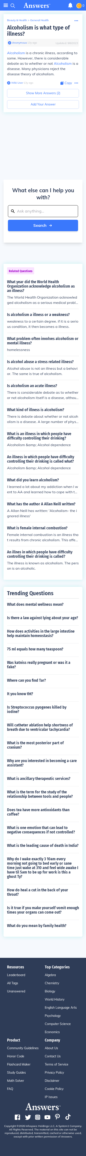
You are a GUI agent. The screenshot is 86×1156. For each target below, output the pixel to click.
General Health (39, 20)
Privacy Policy (54, 1073)
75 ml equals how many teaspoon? (35, 649)
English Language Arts (61, 1008)
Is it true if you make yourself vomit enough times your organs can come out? (43, 910)
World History (54, 999)
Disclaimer (52, 1081)
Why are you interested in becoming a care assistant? (42, 763)
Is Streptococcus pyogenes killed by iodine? (36, 709)
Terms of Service (56, 1064)
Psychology (53, 1016)
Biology (50, 991)
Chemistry (52, 983)
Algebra (50, 975)
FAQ (10, 1089)
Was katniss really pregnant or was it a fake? (38, 664)
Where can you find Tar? (26, 680)
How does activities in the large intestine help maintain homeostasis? (41, 633)
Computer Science (58, 1024)
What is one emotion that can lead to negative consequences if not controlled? (41, 830)
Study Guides (16, 1073)
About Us (51, 1048)
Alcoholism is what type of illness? (38, 30)
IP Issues (51, 1097)
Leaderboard (16, 975)
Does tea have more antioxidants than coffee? (38, 812)
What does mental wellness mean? (35, 604)
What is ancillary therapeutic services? (38, 778)
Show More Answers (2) (43, 93)
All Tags (12, 983)
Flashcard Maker (18, 1064)
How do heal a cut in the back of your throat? (37, 892)
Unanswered (16, 991)
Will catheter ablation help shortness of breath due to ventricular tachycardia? (40, 727)
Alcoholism (16, 53)
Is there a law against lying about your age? (42, 617)
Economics (52, 1032)
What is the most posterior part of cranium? (35, 745)
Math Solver (15, 1081)
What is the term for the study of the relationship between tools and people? (40, 794)
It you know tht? (20, 693)
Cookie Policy (54, 1089)
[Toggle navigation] (6, 5)
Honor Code (15, 1056)
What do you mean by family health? (36, 925)
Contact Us (53, 1056)
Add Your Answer (43, 104)
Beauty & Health (17, 20)
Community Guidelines (23, 1048)
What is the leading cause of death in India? (43, 845)
